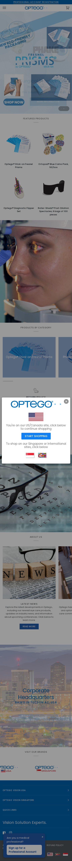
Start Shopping (36, 436)
